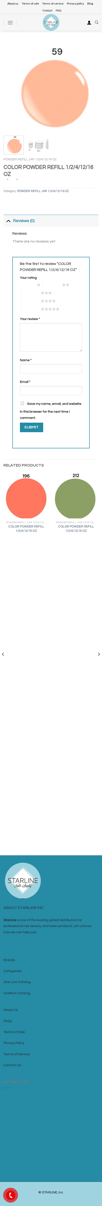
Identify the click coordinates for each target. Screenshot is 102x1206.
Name (26, 360)
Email (25, 382)
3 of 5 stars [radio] (31, 293)
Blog (90, 3)
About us (13, 3)
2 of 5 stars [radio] (52, 285)
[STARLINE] (51, 22)
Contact (47, 10)
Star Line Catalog (17, 982)
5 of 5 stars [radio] (31, 309)
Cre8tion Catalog (17, 993)
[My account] (89, 22)
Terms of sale (30, 3)
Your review (30, 319)
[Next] (90, 86)
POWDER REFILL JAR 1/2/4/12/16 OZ (30, 159)
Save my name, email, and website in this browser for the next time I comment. (50, 411)
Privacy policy (75, 3)
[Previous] (11, 86)
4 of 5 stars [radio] (31, 301)
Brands (9, 960)
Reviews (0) (24, 221)
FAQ (58, 10)
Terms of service (53, 3)
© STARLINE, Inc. (51, 1192)
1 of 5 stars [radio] (27, 285)
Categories (12, 971)
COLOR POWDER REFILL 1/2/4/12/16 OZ (26, 528)
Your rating (28, 277)
